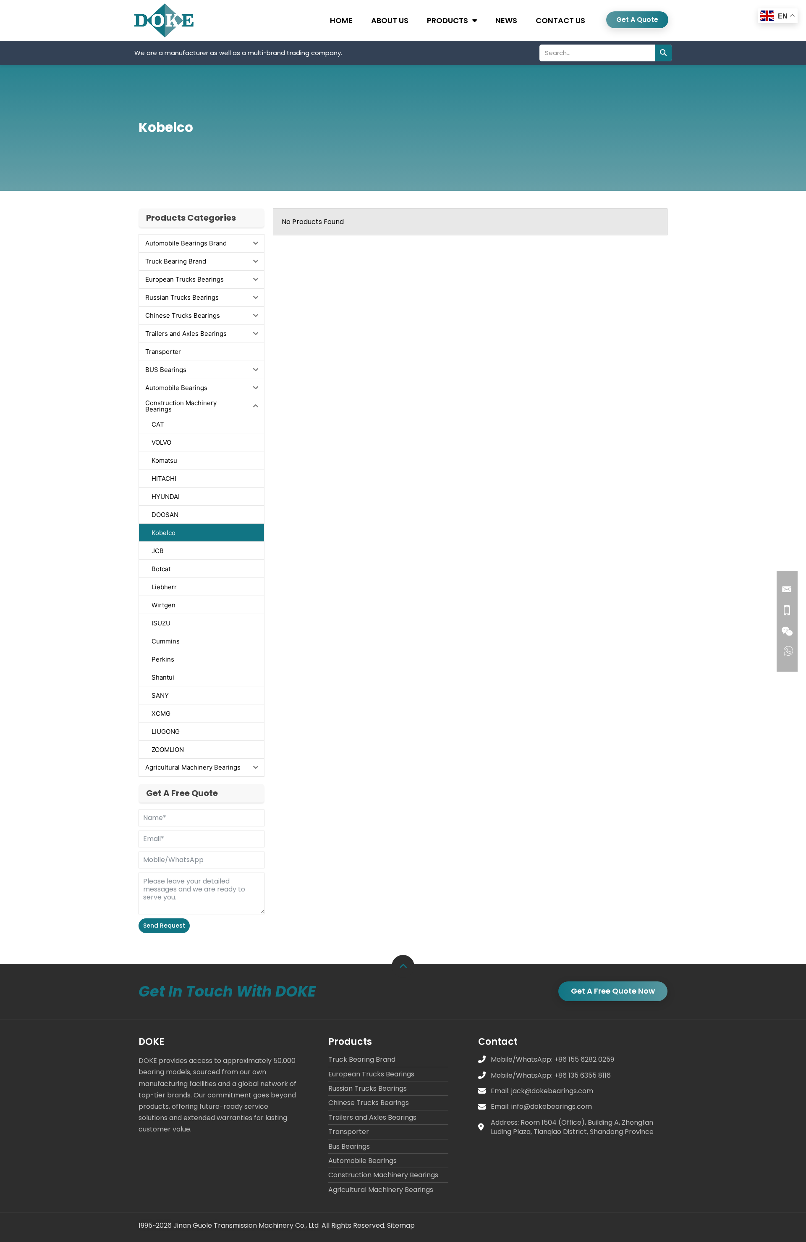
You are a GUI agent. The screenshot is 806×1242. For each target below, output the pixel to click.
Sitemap (401, 1225)
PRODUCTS (447, 20)
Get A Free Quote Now (613, 991)
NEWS (506, 20)
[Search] (663, 53)
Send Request (164, 925)
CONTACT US (560, 20)
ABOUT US (389, 20)
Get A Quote (637, 19)
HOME (341, 20)
